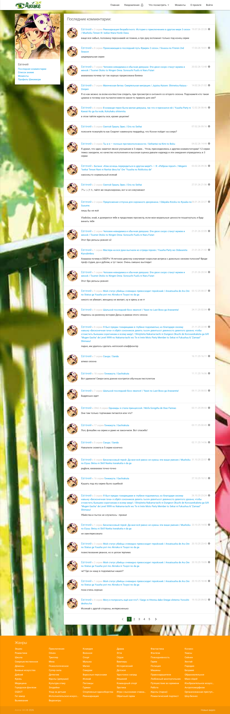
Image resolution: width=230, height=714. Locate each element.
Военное (87, 653)
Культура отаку (57, 683)
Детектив (54, 674)
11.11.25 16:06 (199, 373)
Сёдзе (120, 657)
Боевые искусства (25, 670)
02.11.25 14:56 (199, 442)
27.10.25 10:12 (199, 478)
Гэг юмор (20, 696)
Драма (120, 648)
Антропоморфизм (195, 687)
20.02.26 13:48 (199, 66)
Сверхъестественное (26, 661)
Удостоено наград (127, 674)
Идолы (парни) (159, 691)
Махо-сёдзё (191, 678)
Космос (189, 648)
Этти (119, 653)
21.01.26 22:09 (199, 231)
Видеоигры (55, 700)
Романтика (21, 653)
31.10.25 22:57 (199, 459)
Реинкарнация (91, 696)
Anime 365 (20, 710)
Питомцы (88, 683)
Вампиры (122, 661)
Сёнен (52, 653)
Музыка (87, 661)
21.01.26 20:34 (199, 272)
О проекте (195, 5)
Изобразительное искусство (200, 683)
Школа (18, 657)
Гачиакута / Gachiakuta (116, 373)
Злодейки (54, 687)
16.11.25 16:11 (199, 356)
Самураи (87, 670)
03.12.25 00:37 (199, 290)
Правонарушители (161, 674)
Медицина (20, 683)
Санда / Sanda (111, 356)
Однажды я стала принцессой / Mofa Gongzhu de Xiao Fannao (142, 408)
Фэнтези (155, 653)
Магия (86, 666)
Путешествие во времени (165, 683)
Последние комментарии (32, 69)
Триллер (53, 657)
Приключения (56, 648)
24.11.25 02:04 (199, 309)
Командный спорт (127, 683)
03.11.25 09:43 (199, 408)
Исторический (125, 666)
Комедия (88, 648)
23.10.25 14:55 (199, 524)
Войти (209, 5)
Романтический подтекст (165, 696)
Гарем (154, 661)
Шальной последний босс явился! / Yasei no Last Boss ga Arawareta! (141, 309)
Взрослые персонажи (95, 674)
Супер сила (55, 670)
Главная (114, 5)
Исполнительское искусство (64, 696)
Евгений (86, 29)
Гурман (87, 687)
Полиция (156, 666)
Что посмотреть (159, 5)
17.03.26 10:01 (199, 48)
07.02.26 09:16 (199, 126)
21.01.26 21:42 (199, 250)
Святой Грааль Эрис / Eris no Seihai (122, 126)
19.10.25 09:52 (199, 599)
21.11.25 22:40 (199, 327)
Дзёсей (19, 674)
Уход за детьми (57, 691)
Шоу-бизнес (191, 696)
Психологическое (59, 666)
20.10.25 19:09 (199, 562)
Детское (121, 670)
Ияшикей (122, 678)
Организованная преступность (200, 691)
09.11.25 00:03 (199, 390)
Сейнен (189, 657)
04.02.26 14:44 (199, 143)
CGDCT (19, 691)
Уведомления (134, 5)
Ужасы (188, 653)
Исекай (87, 678)
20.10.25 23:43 (199, 543)
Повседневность (160, 657)
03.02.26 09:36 (199, 166)
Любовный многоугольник (166, 678)
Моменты (180, 5)
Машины (156, 670)
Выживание (21, 700)
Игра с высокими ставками (132, 691)
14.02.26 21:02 (199, 85)
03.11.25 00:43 (199, 425)
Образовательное (194, 674)
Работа (154, 687)
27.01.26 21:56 (199, 184)
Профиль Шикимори (29, 79)
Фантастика (157, 648)
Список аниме (26, 72)
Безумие (189, 670)
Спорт (86, 657)
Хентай (188, 661)
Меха (51, 661)
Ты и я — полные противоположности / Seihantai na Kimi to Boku (139, 143)
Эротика (121, 687)
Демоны (19, 666)
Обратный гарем (126, 696)
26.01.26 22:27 (199, 201)
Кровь (18, 678)
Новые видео (208, 710)
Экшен (18, 648)
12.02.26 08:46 (199, 107)
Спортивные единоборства (98, 691)
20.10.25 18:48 (199, 581)
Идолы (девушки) (59, 678)
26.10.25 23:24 (199, 495)
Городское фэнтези (25, 687)
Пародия (189, 666)
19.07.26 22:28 (199, 29)
